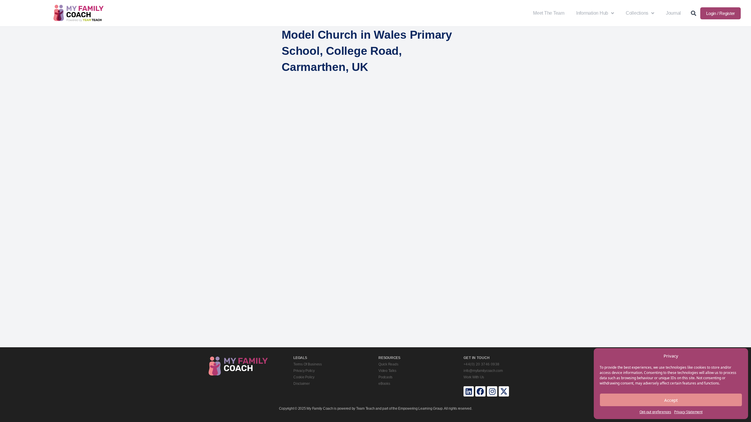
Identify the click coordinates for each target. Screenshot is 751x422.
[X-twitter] (504, 391)
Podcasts (385, 377)
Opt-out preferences (655, 411)
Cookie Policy (303, 377)
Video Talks (387, 371)
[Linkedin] (469, 391)
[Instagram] (492, 391)
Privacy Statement (688, 411)
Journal (673, 13)
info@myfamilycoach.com (483, 371)
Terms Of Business (307, 364)
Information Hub (592, 13)
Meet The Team (548, 13)
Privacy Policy (304, 371)
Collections (637, 13)
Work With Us (474, 377)
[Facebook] (480, 391)
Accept (671, 400)
